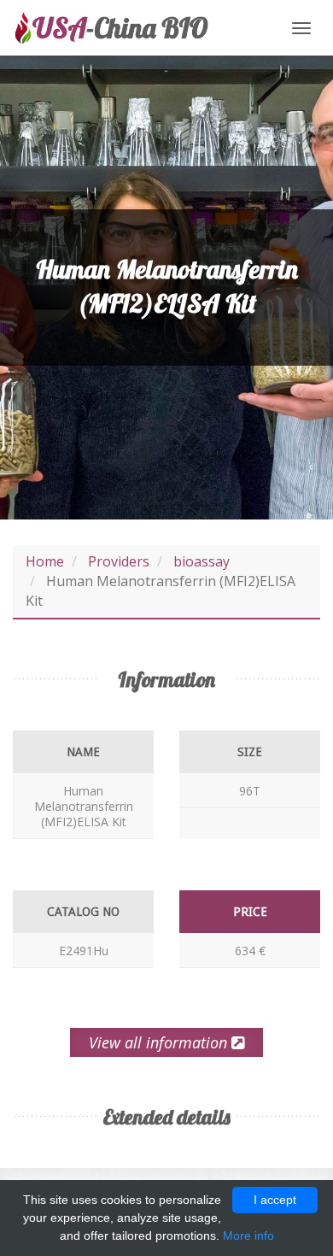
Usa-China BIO (111, 28)
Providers (118, 561)
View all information (160, 1042)
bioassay (201, 561)
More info (248, 1235)
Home (45, 561)
